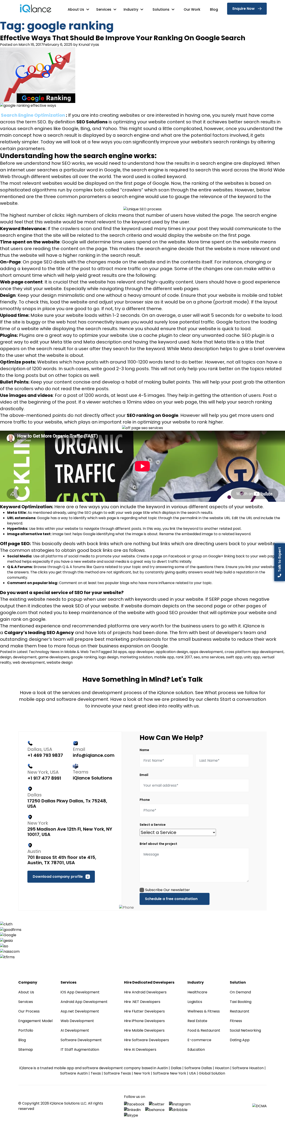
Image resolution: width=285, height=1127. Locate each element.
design (5, 657)
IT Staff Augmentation (80, 1049)
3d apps (120, 651)
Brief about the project (158, 844)
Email (144, 775)
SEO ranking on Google (152, 415)
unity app (252, 657)
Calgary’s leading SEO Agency (39, 632)
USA (192, 1073)
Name (144, 750)
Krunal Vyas (89, 44)
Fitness (236, 1020)
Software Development (81, 1040)
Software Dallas (198, 1068)
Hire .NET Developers (142, 1001)
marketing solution (136, 657)
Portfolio (25, 1030)
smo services (213, 657)
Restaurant (239, 1011)
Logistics (194, 1001)
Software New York (169, 1073)
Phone (145, 800)
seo (197, 657)
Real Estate (197, 1020)
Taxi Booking (240, 1001)
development (25, 657)
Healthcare (197, 992)
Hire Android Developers (145, 992)
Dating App (240, 1040)
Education (196, 1049)
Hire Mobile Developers (144, 1030)
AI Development (75, 1030)
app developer (141, 651)
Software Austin (74, 1073)
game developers (53, 657)
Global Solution (212, 1073)
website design (60, 662)
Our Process (29, 1011)
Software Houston (248, 1068)
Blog (214, 9)
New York (142, 1073)
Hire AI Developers (140, 1049)
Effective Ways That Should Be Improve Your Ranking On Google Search (122, 38)
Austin (162, 1068)
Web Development (77, 1020)
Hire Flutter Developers (144, 1011)
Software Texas (117, 1073)
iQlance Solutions (92, 778)
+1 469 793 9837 (45, 755)
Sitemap (25, 1049)
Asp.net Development (80, 1011)
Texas (96, 1073)
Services (104, 9)
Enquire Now (243, 8)
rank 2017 (184, 657)
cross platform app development (254, 651)
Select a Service (153, 824)
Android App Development (84, 1001)
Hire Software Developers (146, 1040)
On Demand (240, 992)
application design (172, 651)
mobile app (164, 657)
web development (29, 662)
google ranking (84, 657)
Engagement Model (35, 1020)
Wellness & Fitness (203, 1011)
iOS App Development (80, 992)
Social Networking (245, 1030)
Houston (222, 1068)
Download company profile (58, 876)
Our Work (192, 9)
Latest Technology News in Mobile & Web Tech (57, 651)
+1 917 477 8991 (44, 778)
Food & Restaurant (203, 1030)
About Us (76, 9)
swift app (234, 657)
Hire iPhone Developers (144, 1020)
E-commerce (199, 1040)
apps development (206, 651)
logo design (108, 657)
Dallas (176, 1068)
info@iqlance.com (93, 755)
